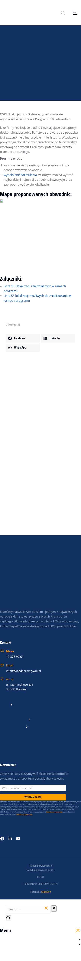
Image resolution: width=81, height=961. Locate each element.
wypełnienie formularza (20, 175)
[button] (23, 338)
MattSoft (46, 891)
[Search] (8, 918)
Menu (5, 930)
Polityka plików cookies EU (40, 870)
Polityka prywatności (40, 865)
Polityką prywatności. (24, 814)
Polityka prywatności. (54, 812)
